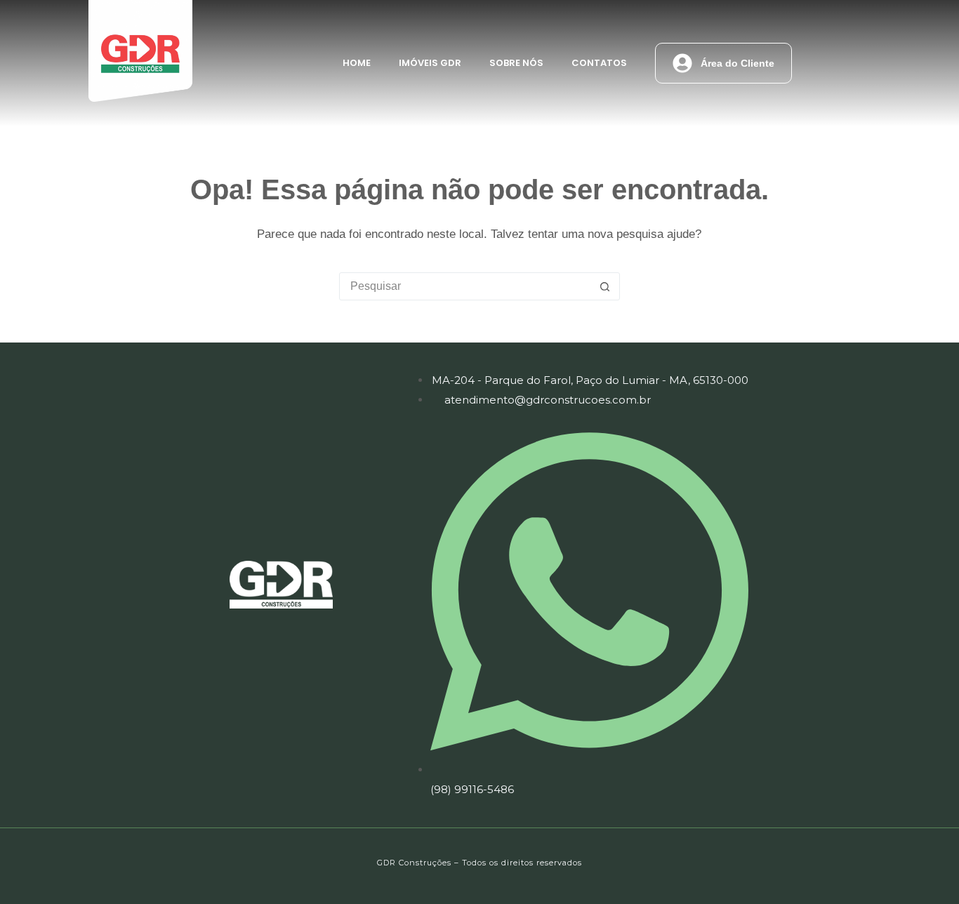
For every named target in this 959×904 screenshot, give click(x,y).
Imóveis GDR (430, 62)
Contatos (599, 62)
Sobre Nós (516, 62)
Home (357, 62)
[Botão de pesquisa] (605, 286)
